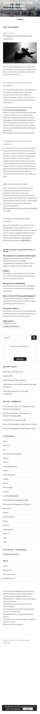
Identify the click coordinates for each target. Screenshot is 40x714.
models (6, 479)
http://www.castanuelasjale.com (15, 110)
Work (5, 542)
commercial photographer (12, 454)
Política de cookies (9, 640)
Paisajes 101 (7, 420)
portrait (6, 492)
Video (5, 538)
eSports (6, 458)
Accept (28, 709)
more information (15, 709)
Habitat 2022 (8, 376)
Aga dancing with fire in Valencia (14, 380)
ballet (5, 441)
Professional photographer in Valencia (17, 504)
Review (5, 513)
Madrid (5, 471)
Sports (5, 521)
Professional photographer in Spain (16, 500)
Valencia (6, 534)
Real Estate (7, 508)
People (5, 483)
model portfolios (9, 475)
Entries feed (7, 570)
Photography (8, 487)
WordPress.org (8, 578)
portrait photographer (11, 496)
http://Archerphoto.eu (11, 554)
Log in (5, 566)
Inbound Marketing (10, 466)
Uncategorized (8, 529)
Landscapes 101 (20, 420)
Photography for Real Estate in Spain (23, 424)
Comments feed (9, 574)
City (4, 450)
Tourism (6, 525)
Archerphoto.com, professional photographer (18, 6)
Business (6, 445)
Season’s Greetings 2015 (12, 416)
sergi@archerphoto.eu (11, 326)
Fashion (6, 462)
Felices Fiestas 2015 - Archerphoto (15, 413)
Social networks (9, 517)
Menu (21, 19)
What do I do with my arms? (13, 372)
